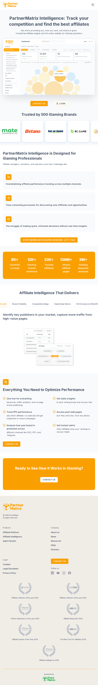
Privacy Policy (9, 573)
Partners (55, 549)
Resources (56, 541)
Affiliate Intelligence (12, 536)
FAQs (53, 545)
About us (55, 532)
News (53, 536)
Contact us (39, 103)
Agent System (9, 541)
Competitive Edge (40, 304)
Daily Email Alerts (62, 304)
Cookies (7, 564)
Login (62, 103)
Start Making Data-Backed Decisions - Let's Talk (49, 240)
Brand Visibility (19, 304)
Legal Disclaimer (11, 568)
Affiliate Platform (11, 532)
